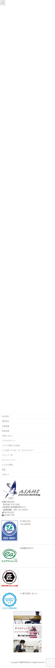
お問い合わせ (7, 435)
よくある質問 (7, 464)
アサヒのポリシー (9, 440)
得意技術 (5, 421)
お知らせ (5, 474)
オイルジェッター (9, 460)
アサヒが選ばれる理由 (11, 445)
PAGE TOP (51, 645)
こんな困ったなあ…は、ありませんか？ (18, 450)
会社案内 (5, 416)
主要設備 (5, 426)
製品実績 (5, 431)
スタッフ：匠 (7, 455)
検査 (4, 469)
